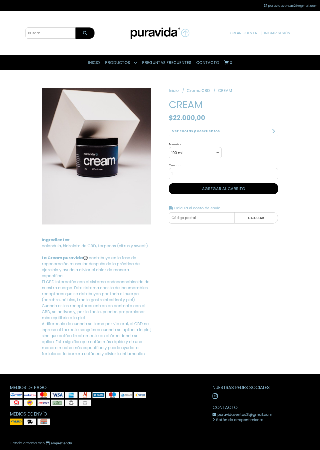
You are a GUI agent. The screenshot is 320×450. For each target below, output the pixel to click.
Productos (118, 62)
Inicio (94, 62)
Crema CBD (199, 90)
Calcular (256, 218)
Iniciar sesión (277, 32)
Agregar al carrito (223, 189)
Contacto (207, 62)
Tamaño (174, 144)
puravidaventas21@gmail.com (244, 414)
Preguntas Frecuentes (166, 62)
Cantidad (175, 165)
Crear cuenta (243, 32)
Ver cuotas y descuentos (196, 131)
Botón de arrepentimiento (239, 419)
